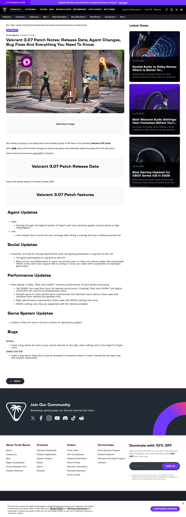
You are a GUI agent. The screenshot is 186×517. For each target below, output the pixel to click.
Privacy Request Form (16, 467)
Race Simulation (78, 17)
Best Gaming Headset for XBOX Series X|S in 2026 (151, 173)
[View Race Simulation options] (87, 17)
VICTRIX (43, 9)
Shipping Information (77, 459)
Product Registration (46, 454)
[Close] (183, 503)
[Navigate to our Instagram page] (49, 418)
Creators (102, 463)
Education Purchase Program (111, 459)
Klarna (40, 467)
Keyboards (34, 17)
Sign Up (170, 466)
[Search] (166, 9)
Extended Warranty (76, 471)
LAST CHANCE (95, 9)
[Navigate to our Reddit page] (81, 418)
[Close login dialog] (116, 317)
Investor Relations (14, 471)
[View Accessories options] (117, 17)
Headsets (7, 17)
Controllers (20, 17)
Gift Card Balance (75, 454)
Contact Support (45, 459)
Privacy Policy (56, 508)
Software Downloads (46, 450)
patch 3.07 (38, 153)
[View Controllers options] (26, 17)
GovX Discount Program (109, 450)
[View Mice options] (49, 17)
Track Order (72, 450)
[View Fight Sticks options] (102, 17)
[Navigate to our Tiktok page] (73, 418)
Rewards (157, 9)
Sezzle (40, 463)
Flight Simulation (59, 17)
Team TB (148, 9)
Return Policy (73, 463)
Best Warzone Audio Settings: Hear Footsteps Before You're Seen (154, 123)
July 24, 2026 (138, 166)
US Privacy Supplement (77, 508)
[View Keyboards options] (40, 17)
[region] (93, 509)
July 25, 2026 (138, 114)
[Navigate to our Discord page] (65, 418)
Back (17, 381)
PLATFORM (30, 9)
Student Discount (106, 454)
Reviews (41, 471)
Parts (122, 17)
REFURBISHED (79, 9)
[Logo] (5, 10)
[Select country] (181, 9)
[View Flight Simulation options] (68, 17)
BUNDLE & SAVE (63, 9)
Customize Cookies (165, 509)
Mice (45, 17)
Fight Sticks (95, 17)
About (9, 450)
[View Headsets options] (12, 17)
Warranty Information (77, 467)
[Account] (171, 9)
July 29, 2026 (138, 61)
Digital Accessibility (15, 463)
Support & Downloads (131, 9)
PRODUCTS (15, 9)
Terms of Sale (73, 475)
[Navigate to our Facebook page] (41, 418)
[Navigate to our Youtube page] (57, 418)
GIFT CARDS (109, 9)
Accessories (110, 17)
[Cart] (176, 9)
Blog (8, 459)
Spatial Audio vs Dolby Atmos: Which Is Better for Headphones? (154, 70)
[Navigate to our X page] (32, 418)
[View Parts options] (126, 17)
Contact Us (11, 454)
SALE (51, 9)
